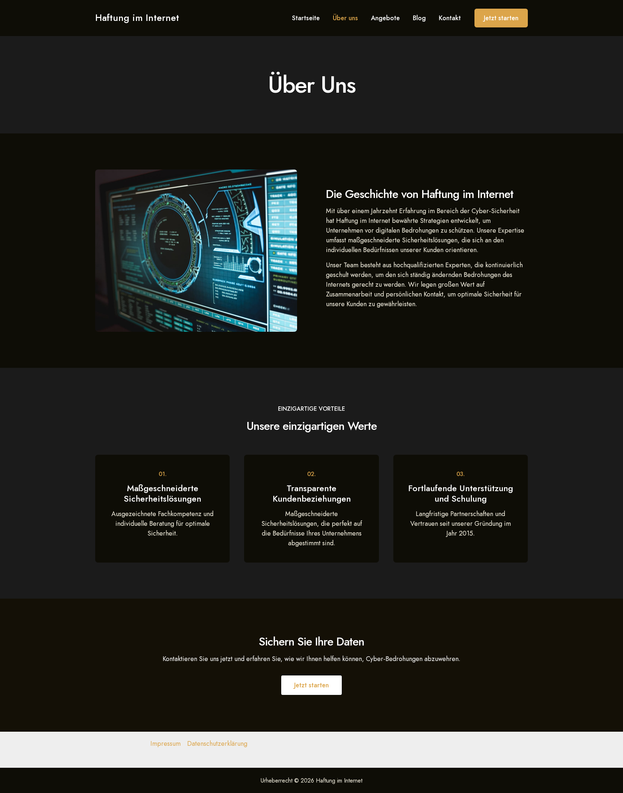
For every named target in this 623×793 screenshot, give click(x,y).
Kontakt (450, 18)
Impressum (165, 743)
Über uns (345, 18)
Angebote (385, 18)
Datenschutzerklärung (217, 743)
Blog (419, 18)
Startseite (306, 18)
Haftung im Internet (137, 18)
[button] (501, 18)
